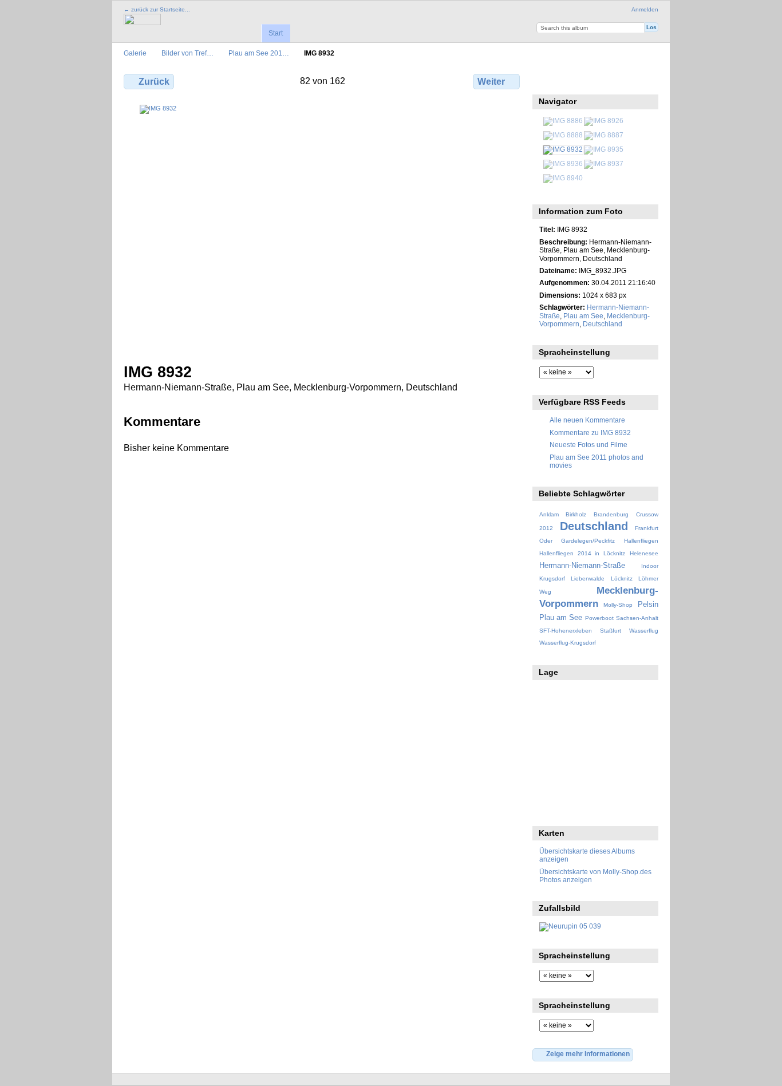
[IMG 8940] (563, 177)
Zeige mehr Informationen (588, 1053)
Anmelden (644, 9)
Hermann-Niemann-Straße (582, 566)
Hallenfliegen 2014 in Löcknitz (582, 553)
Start (275, 33)
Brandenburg (611, 514)
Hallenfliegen (641, 541)
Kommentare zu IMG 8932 (590, 432)
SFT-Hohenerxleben (565, 630)
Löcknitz (622, 578)
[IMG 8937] (603, 163)
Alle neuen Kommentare (587, 420)
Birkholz (576, 514)
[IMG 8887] (603, 135)
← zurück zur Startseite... (157, 9)
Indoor (649, 566)
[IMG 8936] (563, 163)
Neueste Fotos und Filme (588, 444)
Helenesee (644, 553)
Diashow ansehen (594, 80)
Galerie (135, 53)
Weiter (491, 81)
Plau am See (583, 315)
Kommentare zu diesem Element (570, 80)
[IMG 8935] (603, 149)
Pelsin (648, 605)
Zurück (154, 81)
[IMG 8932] (563, 149)
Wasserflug (643, 630)
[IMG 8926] (603, 120)
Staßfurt (610, 630)
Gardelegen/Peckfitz (588, 541)
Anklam (549, 514)
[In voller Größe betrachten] (323, 227)
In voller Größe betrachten (545, 80)
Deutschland (602, 323)
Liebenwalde (588, 578)
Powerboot (599, 618)
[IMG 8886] (563, 120)
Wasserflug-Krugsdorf (567, 642)
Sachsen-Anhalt (637, 618)
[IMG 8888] (563, 135)
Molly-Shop (618, 605)
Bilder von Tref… (187, 53)
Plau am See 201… (258, 53)
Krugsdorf (552, 578)
